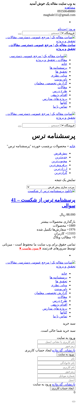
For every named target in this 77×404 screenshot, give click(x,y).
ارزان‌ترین (60, 169)
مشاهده (70, 7)
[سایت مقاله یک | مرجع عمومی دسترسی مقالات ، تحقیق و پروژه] (34, 60)
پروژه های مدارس (55, 99)
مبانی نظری (59, 75)
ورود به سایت (66, 354)
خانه (64, 64)
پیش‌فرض (60, 153)
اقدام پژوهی (59, 95)
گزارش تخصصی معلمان (50, 83)
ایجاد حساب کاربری (63, 388)
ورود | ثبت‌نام (66, 29)
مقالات (62, 87)
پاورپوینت (60, 79)
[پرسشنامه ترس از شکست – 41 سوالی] (51, 191)
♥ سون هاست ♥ (30, 248)
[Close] (73, 401)
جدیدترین (61, 157)
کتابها (63, 102)
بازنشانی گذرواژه (63, 350)
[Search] (19, 34)
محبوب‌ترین (59, 161)
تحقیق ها (61, 71)
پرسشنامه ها (58, 67)
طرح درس (60, 91)
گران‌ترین (60, 172)
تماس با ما (60, 106)
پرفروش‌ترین (58, 165)
